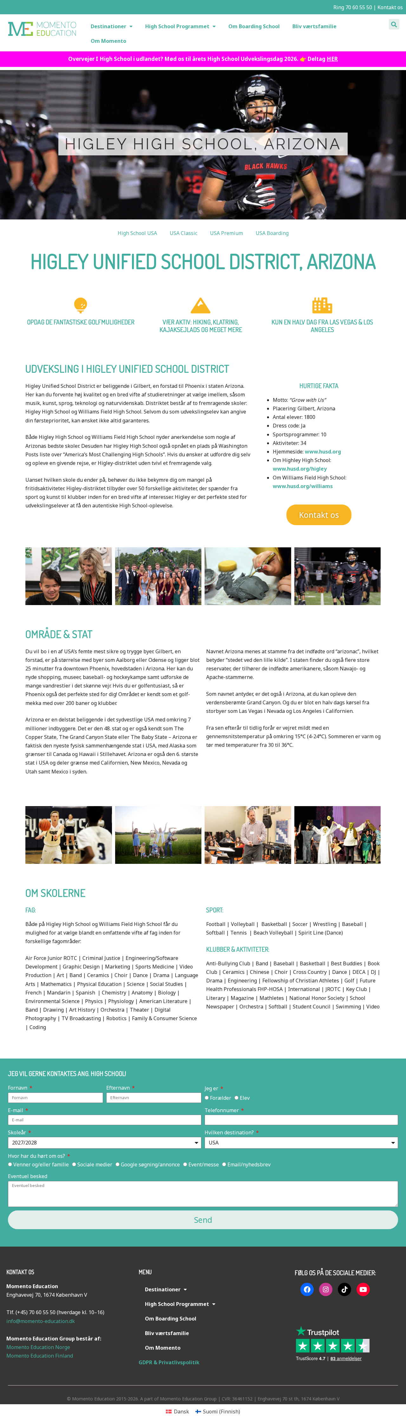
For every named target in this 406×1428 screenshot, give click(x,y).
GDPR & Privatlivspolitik (169, 1362)
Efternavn (118, 1087)
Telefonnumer (222, 1110)
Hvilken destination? (230, 1132)
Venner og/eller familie (41, 1164)
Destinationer (108, 26)
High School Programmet (177, 26)
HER (332, 58)
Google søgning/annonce (150, 1164)
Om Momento (108, 40)
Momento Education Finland (39, 1355)
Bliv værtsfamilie (314, 26)
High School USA (137, 233)
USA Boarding (272, 233)
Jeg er (212, 1088)
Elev (245, 1097)
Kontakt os (390, 7)
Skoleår (17, 1132)
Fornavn (18, 1087)
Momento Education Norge (38, 1347)
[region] (203, 145)
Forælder (220, 1097)
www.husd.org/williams (303, 486)
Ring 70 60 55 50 (352, 7)
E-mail (16, 1110)
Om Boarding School (254, 26)
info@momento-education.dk (40, 1321)
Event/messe (203, 1164)
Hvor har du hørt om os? (37, 1155)
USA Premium (226, 233)
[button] (394, 24)
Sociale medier (94, 1164)
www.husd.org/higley (300, 468)
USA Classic (183, 233)
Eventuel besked (27, 1176)
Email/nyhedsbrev (249, 1164)
